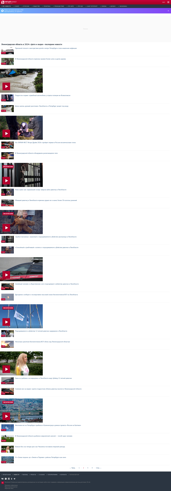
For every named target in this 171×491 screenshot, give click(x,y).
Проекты (33, 474)
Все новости (7, 6)
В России (26, 6)
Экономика (123, 6)
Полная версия (74, 474)
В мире (17, 6)
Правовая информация (11, 485)
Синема (104, 6)
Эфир (163, 2)
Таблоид (25, 474)
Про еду (80, 6)
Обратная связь (9, 488)
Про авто (71, 6)
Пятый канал (7, 474)
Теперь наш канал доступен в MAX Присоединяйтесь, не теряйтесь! (13, 10)
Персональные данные (11, 487)
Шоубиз (112, 6)
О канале (42, 474)
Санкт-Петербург (92, 6)
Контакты (63, 474)
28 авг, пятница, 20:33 (8, 3)
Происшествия (59, 6)
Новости (16, 474)
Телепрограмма (52, 474)
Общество (36, 6)
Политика (47, 6)
